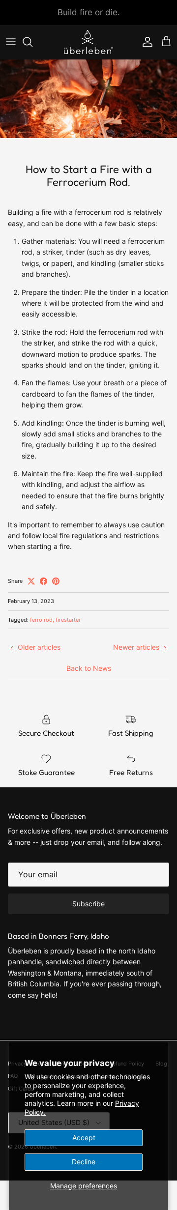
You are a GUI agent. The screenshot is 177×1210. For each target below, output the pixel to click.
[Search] (32, 42)
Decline (83, 1161)
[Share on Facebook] (43, 581)
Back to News (88, 668)
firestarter (68, 619)
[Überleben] (88, 42)
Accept (83, 1137)
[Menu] (11, 42)
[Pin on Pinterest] (55, 581)
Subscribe (88, 903)
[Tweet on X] (31, 581)
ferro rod (41, 619)
